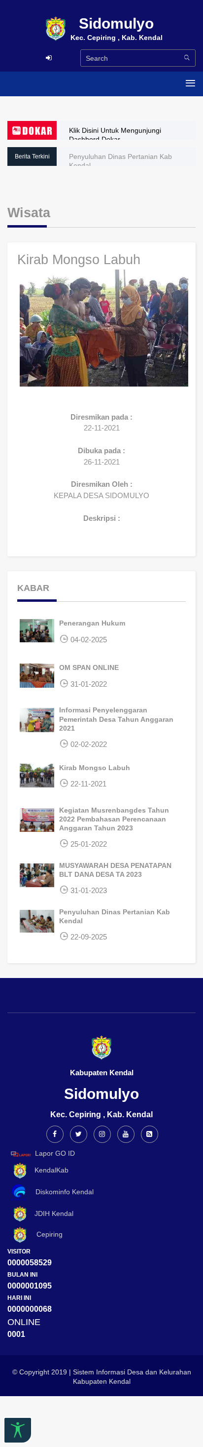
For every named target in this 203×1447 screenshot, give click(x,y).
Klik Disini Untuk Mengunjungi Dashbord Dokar (115, 134)
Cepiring (46, 1235)
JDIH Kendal (51, 1213)
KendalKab (48, 1170)
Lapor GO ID (55, 1153)
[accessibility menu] (17, 1430)
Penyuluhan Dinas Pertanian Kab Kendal (120, 161)
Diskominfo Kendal (62, 1192)
